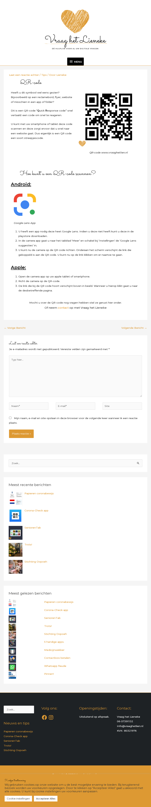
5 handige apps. (54, 641)
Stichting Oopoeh (55, 633)
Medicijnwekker (54, 649)
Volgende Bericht (134, 327)
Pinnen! (49, 673)
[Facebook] (44, 717)
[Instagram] (51, 717)
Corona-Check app (56, 610)
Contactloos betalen (57, 657)
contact (63, 307)
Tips (44, 74)
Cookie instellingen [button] (18, 798)
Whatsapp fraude (55, 665)
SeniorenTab (52, 617)
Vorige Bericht (15, 327)
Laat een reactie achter (24, 74)
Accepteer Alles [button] (45, 798)
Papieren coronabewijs (58, 601)
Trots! (48, 626)
